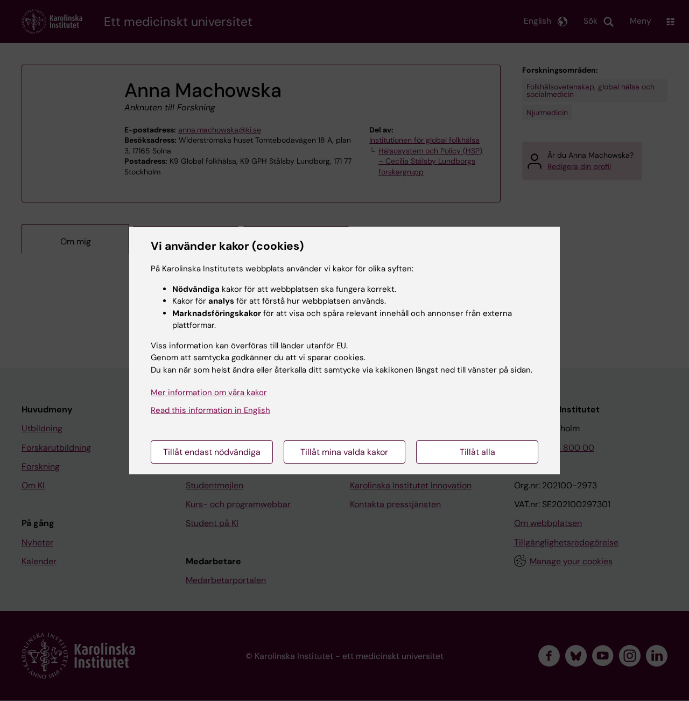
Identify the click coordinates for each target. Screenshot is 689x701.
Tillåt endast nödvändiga (212, 452)
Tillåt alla (477, 452)
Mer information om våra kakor (209, 392)
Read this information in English (210, 410)
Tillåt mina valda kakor (344, 452)
